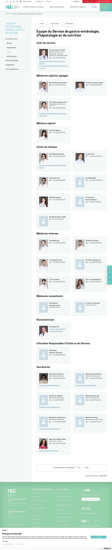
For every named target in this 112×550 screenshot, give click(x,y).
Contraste (28, 1)
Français (76, 1)
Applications (36, 519)
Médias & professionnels (42, 489)
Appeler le (89, 1)
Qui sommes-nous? (11, 39)
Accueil (8, 14)
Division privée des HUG (90, 526)
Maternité (60, 510)
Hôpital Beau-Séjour (63, 513)
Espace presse (37, 493)
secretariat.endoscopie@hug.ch (49, 385)
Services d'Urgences (104, 1)
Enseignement (10, 65)
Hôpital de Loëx (62, 521)
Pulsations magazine (39, 500)
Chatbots (35, 523)
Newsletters (36, 497)
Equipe (9, 52)
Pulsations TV (36, 504)
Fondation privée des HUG (91, 495)
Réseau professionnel (57, 7)
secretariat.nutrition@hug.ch (48, 450)
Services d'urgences (63, 493)
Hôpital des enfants (63, 500)
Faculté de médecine (89, 513)
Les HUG (94, 7)
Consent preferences (8, 544)
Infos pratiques (12, 56)
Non (87, 467)
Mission (9, 43)
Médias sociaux (37, 515)
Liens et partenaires (12, 69)
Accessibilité (39, 1)
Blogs (34, 512)
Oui (79, 467)
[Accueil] (13, 7)
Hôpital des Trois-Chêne (64, 517)
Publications (36, 527)
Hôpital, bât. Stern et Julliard (66, 497)
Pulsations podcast (38, 508)
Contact (48, 1)
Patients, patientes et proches (33, 7)
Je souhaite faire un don (90, 499)
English (4, 530)
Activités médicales (12, 60)
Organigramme (11, 47)
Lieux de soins (62, 489)
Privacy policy (21, 544)
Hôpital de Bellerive (63, 525)
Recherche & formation (78, 7)
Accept (99, 537)
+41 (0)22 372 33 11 (16, 525)
